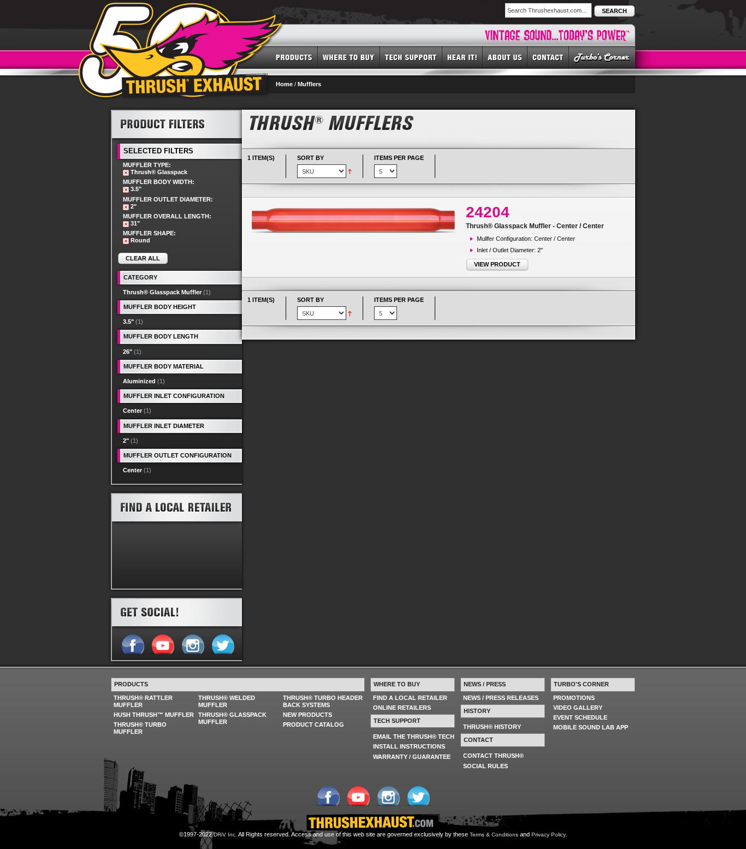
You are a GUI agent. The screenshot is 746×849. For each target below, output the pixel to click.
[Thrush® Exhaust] (181, 10)
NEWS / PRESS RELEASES (500, 697)
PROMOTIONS (574, 697)
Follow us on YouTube (162, 643)
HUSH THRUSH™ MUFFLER (154, 714)
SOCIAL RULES (485, 766)
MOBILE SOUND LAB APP (590, 727)
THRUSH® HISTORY (492, 726)
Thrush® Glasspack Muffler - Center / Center (535, 226)
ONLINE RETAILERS (402, 707)
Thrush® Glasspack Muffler (162, 292)
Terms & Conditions (494, 835)
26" (127, 351)
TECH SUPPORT (411, 57)
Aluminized (139, 381)
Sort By (310, 158)
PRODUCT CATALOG (313, 724)
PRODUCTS (294, 57)
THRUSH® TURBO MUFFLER (140, 728)
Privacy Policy (548, 835)
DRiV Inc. (225, 835)
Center (132, 410)
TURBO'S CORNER (602, 57)
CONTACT (548, 57)
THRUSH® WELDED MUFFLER (226, 701)
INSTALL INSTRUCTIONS (409, 746)
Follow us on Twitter (223, 643)
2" (126, 440)
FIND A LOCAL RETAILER (410, 697)
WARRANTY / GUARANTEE (412, 756)
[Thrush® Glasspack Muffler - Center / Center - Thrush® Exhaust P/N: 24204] (356, 220)
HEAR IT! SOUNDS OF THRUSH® (462, 57)
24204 (488, 212)
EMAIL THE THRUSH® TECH (413, 736)
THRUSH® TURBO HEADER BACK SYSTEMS (323, 701)
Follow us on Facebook (132, 643)
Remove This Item (126, 173)
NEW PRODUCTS (307, 714)
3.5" (128, 321)
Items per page (399, 158)
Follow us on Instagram (192, 643)
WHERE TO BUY (349, 57)
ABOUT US (505, 57)
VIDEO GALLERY (577, 707)
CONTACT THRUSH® (493, 755)
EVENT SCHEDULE (580, 717)
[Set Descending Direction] (350, 171)
